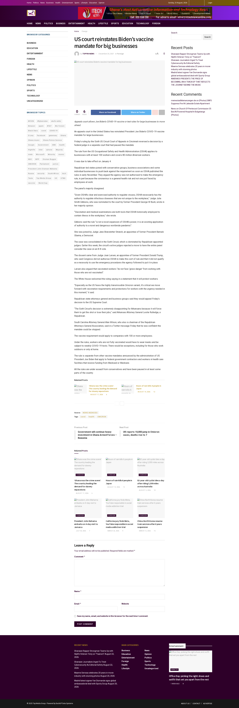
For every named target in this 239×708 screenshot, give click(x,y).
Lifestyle (84, 3)
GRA (54, 145)
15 (154, 531)
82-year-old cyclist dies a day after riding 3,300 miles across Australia (150, 483)
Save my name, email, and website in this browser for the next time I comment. (112, 616)
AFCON (31, 121)
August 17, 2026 (96, 394)
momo (61, 154)
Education (93, 3)
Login (210, 3)
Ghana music (34, 140)
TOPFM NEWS (88, 54)
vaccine (31, 183)
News (42, 3)
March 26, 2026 (113, 531)
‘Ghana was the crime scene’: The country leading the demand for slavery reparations (103, 388)
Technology (142, 23)
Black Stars (33, 131)
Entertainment (67, 3)
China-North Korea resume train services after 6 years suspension (149, 524)
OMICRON (102, 417)
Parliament (44, 164)
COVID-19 (53, 131)
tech (64, 173)
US (56, 178)
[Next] (122, 403)
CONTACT (196, 703)
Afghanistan (42, 121)
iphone (49, 150)
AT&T (49, 126)
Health (57, 3)
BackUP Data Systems (64, 703)
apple (41, 126)
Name (77, 591)
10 (154, 490)
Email (77, 603)
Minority (51, 154)
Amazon (31, 126)
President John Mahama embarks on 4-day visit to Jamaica (86, 524)
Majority (59, 150)
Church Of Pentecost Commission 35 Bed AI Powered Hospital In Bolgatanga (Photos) (191, 112)
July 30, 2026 (81, 531)
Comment (79, 556)
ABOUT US (185, 703)
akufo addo (56, 121)
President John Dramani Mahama (42, 169)
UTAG (63, 178)
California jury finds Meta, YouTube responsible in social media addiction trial (119, 524)
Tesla (30, 178)
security (40, 173)
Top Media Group (43, 178)
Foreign (156, 23)
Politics (36, 3)
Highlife (31, 150)
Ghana (63, 135)
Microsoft (40, 154)
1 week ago (175, 684)
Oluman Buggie (49, 159)
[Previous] (117, 403)
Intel (41, 150)
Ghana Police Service (52, 140)
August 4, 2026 (145, 490)
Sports (77, 3)
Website (125, 604)
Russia (31, 173)
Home (29, 3)
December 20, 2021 (106, 54)
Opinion (101, 3)
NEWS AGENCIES (90, 413)
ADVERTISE (207, 703)
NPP (37, 159)
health (91, 417)
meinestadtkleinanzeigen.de (183, 100)
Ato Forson (59, 126)
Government (43, 145)
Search (174, 33)
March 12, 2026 (145, 531)
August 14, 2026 (143, 392)
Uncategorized (35, 101)
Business (50, 3)
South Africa (53, 173)
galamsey (53, 135)
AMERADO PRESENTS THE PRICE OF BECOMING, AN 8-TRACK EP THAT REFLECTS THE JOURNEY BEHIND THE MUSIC (190, 82)
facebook (41, 135)
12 (154, 392)
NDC (30, 159)
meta (30, 154)
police (55, 164)
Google (31, 145)
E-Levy (30, 135)
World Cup (43, 183)
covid (83, 417)
